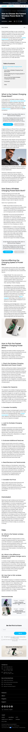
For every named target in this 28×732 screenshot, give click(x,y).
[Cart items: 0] (23, 6)
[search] (20, 6)
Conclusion (7, 81)
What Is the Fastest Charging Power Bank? (13, 67)
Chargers (14, 11)
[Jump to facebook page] (2, 706)
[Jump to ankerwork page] (19, 719)
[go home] (8, 6)
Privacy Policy (16, 638)
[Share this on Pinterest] (19, 21)
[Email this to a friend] (21, 21)
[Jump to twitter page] (5, 706)
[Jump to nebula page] (12, 719)
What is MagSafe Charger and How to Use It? (19, 603)
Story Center (8, 11)
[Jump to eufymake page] (5, 721)
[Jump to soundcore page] (12, 717)
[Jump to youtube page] (7, 706)
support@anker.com (8, 667)
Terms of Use (22, 636)
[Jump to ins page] (9, 706)
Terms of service (15, 727)
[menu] (25, 6)
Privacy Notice (16, 725)
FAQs (5, 84)
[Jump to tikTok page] (12, 706)
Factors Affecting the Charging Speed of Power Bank (14, 74)
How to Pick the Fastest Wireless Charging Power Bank (12, 78)
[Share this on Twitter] (14, 21)
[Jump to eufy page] (19, 717)
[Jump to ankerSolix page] (5, 719)
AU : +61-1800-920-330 (8, 669)
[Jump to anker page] (6, 715)
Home (3, 11)
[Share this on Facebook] (17, 21)
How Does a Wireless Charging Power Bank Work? (13, 71)
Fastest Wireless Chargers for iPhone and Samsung (19, 612)
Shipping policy (4, 725)
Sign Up (20, 633)
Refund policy (10, 725)
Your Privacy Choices (6, 727)
